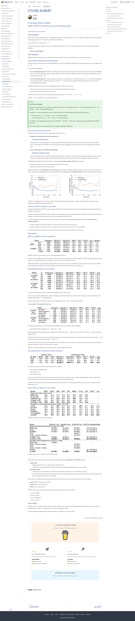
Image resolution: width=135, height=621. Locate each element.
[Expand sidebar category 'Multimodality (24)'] (18, 36)
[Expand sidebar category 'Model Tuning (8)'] (18, 31)
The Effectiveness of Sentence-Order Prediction (117, 29)
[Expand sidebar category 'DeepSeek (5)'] (18, 13)
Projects (17, 2)
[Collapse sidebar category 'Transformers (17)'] (18, 59)
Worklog (88, 614)
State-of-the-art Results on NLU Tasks (115, 31)
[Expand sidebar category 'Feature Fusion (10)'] (18, 21)
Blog (27, 2)
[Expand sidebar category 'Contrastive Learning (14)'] (18, 11)
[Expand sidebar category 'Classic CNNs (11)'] (18, 8)
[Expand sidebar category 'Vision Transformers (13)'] (18, 104)
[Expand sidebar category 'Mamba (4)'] (18, 28)
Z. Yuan (35, 15)
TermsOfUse (62, 614)
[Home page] (29, 6)
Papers (22, 2)
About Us (45, 2)
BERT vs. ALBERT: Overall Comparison (115, 22)
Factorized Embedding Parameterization (115, 13)
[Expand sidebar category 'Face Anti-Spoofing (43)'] (18, 16)
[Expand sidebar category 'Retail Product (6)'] (18, 46)
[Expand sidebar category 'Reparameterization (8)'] (18, 44)
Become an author (80, 614)
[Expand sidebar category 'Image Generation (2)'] (18, 23)
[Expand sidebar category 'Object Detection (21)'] (18, 41)
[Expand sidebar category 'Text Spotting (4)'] (18, 56)
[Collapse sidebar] (10, 609)
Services (39, 2)
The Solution (108, 11)
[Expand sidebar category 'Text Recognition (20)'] (18, 54)
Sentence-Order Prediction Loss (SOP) (115, 18)
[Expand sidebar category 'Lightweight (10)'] (18, 26)
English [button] (115, 2)
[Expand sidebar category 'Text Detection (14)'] (18, 51)
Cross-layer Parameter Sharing (113, 15)
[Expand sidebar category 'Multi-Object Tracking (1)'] (18, 34)
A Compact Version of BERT (112, 7)
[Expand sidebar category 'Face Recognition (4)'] (18, 18)
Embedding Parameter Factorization (114, 24)
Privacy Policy (70, 614)
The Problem (108, 9)
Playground (32, 2)
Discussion (108, 20)
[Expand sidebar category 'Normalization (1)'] (18, 39)
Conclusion (108, 33)
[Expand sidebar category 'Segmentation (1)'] (18, 49)
